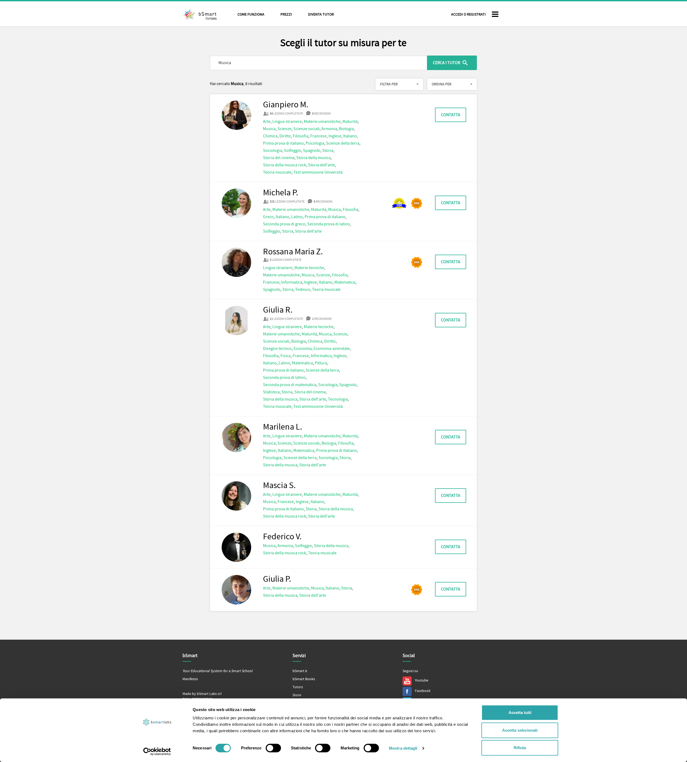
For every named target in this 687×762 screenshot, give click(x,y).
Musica (269, 128)
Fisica (285, 355)
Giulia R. (278, 310)
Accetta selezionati (520, 730)
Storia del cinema (278, 157)
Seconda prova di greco (284, 224)
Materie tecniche (309, 267)
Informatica (291, 282)
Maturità (350, 121)
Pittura (321, 363)
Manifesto (190, 679)
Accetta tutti (520, 712)
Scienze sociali (306, 128)
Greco (268, 216)
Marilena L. (282, 427)
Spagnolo (311, 150)
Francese (318, 136)
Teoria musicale (277, 172)
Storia (327, 150)
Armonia (329, 128)
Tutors (298, 687)
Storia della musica (313, 157)
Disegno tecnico (277, 348)
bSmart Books (304, 679)
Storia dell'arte (321, 165)
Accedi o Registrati (468, 14)
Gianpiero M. (285, 105)
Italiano (350, 136)
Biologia (346, 128)
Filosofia (300, 136)
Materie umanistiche (322, 121)
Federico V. (282, 537)
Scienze (284, 128)
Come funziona (250, 14)
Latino (297, 216)
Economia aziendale (331, 348)
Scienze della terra (342, 143)
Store (297, 695)
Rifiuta (520, 747)
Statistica (271, 392)
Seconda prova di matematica (289, 384)
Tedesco (302, 289)
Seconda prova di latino (328, 224)
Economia (303, 348)
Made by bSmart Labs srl (202, 693)
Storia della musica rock (284, 165)
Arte (267, 121)
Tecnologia (338, 399)
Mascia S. (279, 485)
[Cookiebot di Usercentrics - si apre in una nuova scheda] (157, 752)
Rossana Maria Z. (293, 252)
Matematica (344, 282)
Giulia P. (277, 579)
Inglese (334, 136)
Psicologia (315, 143)
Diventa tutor (321, 14)
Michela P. (280, 193)
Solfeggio (292, 150)
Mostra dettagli (403, 748)
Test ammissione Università (318, 172)
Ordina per (441, 84)
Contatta (450, 115)
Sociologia (272, 150)
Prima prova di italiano (283, 143)
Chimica (270, 136)
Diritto (285, 136)
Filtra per (389, 84)
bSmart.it (300, 671)
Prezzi (286, 14)
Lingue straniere (287, 121)
